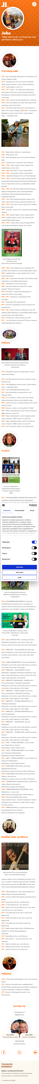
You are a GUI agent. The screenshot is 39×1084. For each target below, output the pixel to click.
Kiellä (19, 577)
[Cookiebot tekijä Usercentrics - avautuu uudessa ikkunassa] (29, 505)
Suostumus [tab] (7, 510)
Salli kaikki (19, 567)
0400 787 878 (19, 1041)
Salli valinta (19, 572)
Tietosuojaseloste (7, 1064)
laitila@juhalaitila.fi (19, 1044)
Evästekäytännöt (6, 1066)
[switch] (34, 547)
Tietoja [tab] (32, 510)
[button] (34, 4)
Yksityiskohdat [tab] (19, 510)
